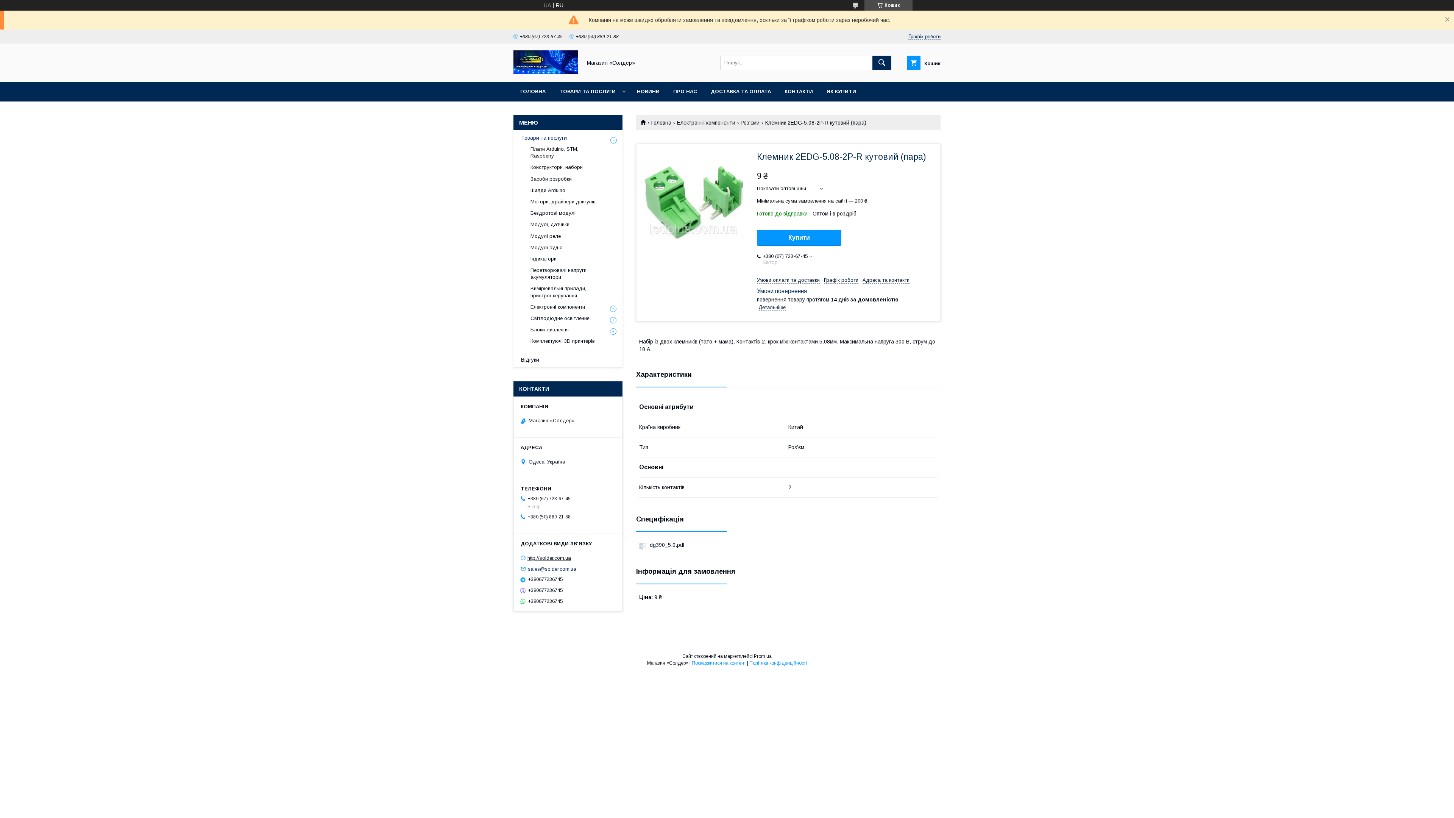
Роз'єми (750, 123)
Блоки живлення (549, 330)
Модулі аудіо (546, 247)
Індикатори (543, 259)
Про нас (685, 91)
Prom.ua (763, 656)
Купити (799, 237)
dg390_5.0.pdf (667, 545)
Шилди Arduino (547, 190)
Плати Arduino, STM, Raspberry (554, 152)
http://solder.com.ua (549, 558)
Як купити (841, 91)
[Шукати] (881, 63)
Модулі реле (545, 236)
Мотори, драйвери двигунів (563, 201)
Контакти (799, 91)
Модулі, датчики (549, 224)
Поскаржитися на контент (719, 663)
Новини (648, 91)
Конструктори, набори (556, 167)
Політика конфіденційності (778, 663)
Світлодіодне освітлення (560, 318)
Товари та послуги (587, 91)
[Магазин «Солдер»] (545, 72)
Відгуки (530, 360)
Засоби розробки (551, 179)
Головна (533, 91)
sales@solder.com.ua (552, 568)
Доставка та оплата (741, 91)
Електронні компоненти (706, 123)
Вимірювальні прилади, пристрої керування (558, 292)
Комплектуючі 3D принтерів (562, 341)
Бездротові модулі (553, 213)
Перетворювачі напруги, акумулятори (559, 273)
